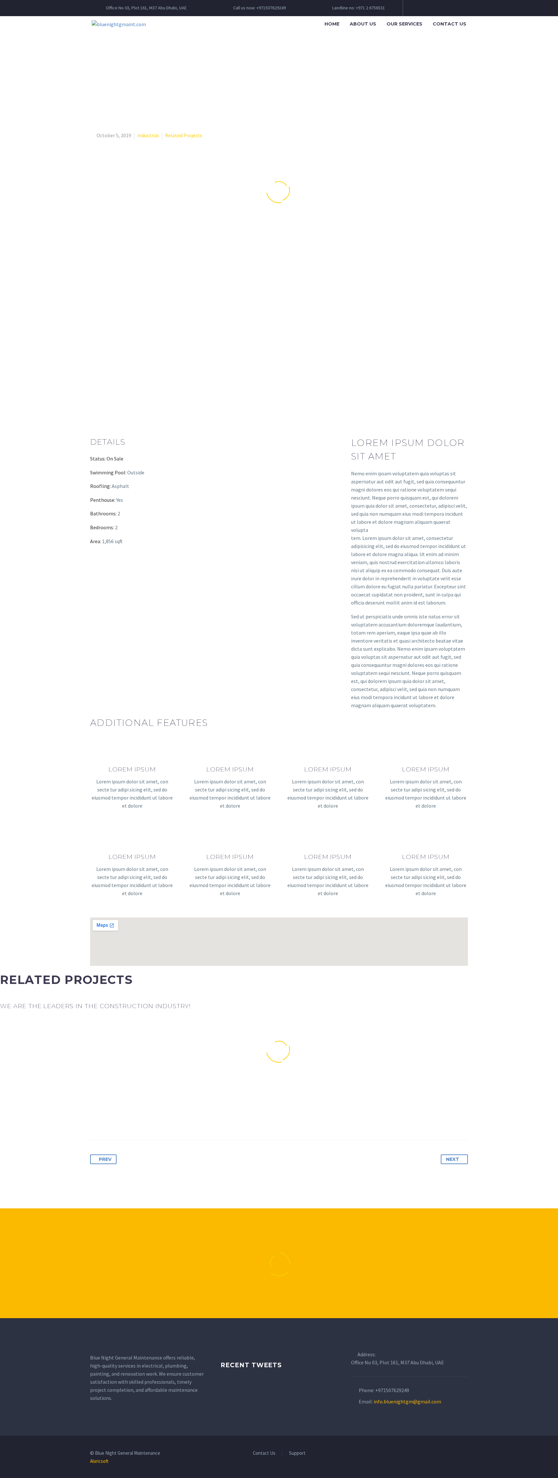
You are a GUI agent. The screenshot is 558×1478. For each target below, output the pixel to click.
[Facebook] (95, 1119)
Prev (105, 1159)
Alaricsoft (99, 1461)
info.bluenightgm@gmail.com (407, 1401)
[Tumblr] (131, 1119)
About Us (363, 24)
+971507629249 (392, 1390)
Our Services (404, 24)
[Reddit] (155, 1119)
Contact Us (449, 24)
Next (452, 1159)
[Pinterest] (119, 1119)
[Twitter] (107, 1119)
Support (297, 1453)
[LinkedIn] (143, 1119)
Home (332, 24)
